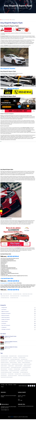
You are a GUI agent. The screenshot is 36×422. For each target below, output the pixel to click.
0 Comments (13, 19)
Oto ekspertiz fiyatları (4, 283)
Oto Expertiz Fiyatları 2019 (24, 372)
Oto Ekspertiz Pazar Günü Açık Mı (14, 370)
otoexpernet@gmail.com (5, 409)
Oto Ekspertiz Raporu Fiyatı (5, 297)
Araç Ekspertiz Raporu (12, 360)
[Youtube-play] (34, 386)
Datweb (12, 416)
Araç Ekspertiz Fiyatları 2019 (5, 359)
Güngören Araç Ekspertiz (27, 364)
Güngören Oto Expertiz (27, 365)
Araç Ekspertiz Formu (24, 359)
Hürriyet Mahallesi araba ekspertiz (16, 367)
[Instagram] (32, 386)
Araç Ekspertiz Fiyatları (22, 357)
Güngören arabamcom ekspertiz (5, 364)
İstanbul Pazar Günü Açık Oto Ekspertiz (6, 377)
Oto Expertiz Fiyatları (16, 372)
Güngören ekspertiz (4, 365)
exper (8, 19)
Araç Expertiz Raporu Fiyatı (7, 278)
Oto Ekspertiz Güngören (4, 370)
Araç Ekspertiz (14, 8)
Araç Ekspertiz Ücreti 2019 (28, 360)
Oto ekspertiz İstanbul (7, 68)
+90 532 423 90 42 (13, 89)
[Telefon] (1, 209)
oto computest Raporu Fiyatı (25, 295)
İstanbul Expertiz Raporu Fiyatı (14, 295)
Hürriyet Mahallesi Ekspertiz (27, 367)
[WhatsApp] (1, 211)
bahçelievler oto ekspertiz (5, 362)
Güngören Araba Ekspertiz (26, 362)
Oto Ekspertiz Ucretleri (24, 370)
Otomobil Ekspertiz (4, 375)
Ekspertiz (19, 362)
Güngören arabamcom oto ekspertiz (17, 364)
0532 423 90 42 (5, 404)
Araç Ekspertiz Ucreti (20, 360)
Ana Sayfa (2, 384)
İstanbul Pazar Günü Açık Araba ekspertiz (24, 375)
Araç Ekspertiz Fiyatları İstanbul (15, 359)
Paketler (14, 384)
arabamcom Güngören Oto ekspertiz (6, 357)
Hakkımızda (10, 384)
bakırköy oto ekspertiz (13, 362)
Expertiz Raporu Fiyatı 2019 (5, 295)
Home (9, 8)
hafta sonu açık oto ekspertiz (5, 367)
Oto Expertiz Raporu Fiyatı (14, 297)
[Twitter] (30, 386)
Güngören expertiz (11, 365)
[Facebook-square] (28, 386)
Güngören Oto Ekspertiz (18, 365)
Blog (6, 384)
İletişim (2, 386)
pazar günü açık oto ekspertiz (12, 375)
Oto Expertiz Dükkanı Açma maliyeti (6, 372)
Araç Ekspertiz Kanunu (4, 360)
